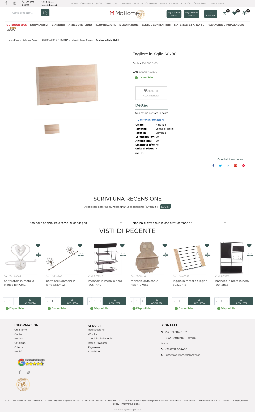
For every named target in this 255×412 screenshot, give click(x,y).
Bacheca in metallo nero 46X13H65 (232, 282)
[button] (45, 12)
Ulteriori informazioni (151, 119)
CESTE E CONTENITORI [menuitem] (156, 24)
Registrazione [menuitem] (96, 329)
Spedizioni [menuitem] (94, 351)
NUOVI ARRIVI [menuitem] (39, 24)
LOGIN (165, 206)
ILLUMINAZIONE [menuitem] (105, 24)
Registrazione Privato (174, 14)
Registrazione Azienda (191, 14)
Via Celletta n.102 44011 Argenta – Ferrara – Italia (179, 337)
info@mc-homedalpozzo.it (182, 355)
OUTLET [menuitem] (23, 29)
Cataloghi (111, 3)
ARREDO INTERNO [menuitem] (80, 24)
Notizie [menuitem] (18, 338)
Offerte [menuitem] (18, 347)
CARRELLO (175, 3)
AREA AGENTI (218, 3)
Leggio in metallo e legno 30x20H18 (190, 282)
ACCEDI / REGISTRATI (196, 3)
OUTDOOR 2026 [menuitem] (16, 24)
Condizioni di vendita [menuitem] (100, 338)
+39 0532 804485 (176, 349)
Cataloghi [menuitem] (20, 342)
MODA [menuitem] (10, 29)
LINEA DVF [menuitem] (39, 29)
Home (74, 3)
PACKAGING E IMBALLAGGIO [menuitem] (225, 24)
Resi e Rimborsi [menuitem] (97, 342)
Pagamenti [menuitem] (94, 347)
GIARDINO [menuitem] (58, 24)
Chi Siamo (86, 3)
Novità (138, 3)
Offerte (126, 3)
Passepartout (134, 409)
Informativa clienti (131, 403)
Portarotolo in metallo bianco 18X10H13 (19, 282)
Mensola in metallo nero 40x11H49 (105, 282)
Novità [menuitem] (18, 351)
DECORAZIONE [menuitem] (128, 24)
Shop (98, 3)
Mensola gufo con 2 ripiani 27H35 (144, 282)
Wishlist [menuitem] (93, 334)
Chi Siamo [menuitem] (20, 329)
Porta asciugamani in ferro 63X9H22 (60, 282)
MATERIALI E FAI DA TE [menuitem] (189, 24)
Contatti (151, 3)
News (163, 3)
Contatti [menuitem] (19, 334)
